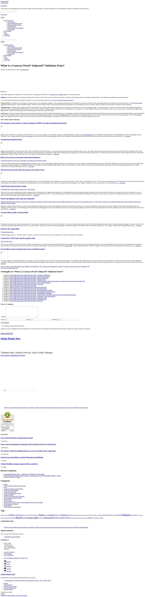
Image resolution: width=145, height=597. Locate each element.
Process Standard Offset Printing (12, 498)
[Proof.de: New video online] (7, 232)
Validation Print (85, 266)
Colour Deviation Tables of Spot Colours (15, 486)
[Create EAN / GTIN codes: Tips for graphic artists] (6, 241)
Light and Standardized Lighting (12, 493)
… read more (126, 136)
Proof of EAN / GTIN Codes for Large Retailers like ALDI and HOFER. (23, 502)
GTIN (70, 246)
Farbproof (60, 266)
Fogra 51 (57, 515)
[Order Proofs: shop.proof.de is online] (18, 189)
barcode (44, 207)
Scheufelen (24, 163)
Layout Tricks (11, 22)
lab (49, 192)
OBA (50, 163)
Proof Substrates (11, 26)
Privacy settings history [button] (10, 588)
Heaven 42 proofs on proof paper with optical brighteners (20, 157)
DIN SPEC (26, 515)
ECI (32, 515)
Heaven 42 (30, 163)
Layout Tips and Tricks (10, 492)
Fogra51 (52, 515)
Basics (8, 266)
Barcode (2, 515)
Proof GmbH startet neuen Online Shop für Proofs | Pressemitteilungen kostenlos (31, 290)
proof (10, 94)
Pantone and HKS (9, 495)
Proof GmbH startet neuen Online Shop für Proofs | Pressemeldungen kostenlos (31, 293)
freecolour (75, 515)
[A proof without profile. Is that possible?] (4, 221)
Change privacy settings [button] (10, 586)
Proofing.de (4, 5)
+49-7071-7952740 (9, 552)
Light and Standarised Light (14, 23)
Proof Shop (7, 35)
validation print (62, 94)
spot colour (85, 518)
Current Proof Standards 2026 (11, 139)
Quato (18, 477)
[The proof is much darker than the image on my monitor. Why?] (4, 178)
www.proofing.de (8, 555)
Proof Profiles (7, 31)
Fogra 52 (70, 515)
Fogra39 (46, 515)
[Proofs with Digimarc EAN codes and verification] (72, 203)
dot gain (30, 136)
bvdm (59, 475)
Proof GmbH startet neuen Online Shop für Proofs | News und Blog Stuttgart (30, 282)
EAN (30, 515)
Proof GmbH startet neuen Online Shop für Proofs (23, 285)
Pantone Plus (133, 515)
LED (136, 109)
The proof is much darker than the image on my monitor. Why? (23, 170)
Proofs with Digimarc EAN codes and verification (18, 198)
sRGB (89, 518)
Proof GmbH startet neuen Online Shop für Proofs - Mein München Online (29, 276)
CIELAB (6, 515)
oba (67, 246)
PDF (14, 518)
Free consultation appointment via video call (15, 558)
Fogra (137, 103)
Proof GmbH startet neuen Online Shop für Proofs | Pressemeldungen (28, 299)
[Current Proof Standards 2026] (4, 148)
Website (54, 319)
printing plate (64, 115)
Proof (79, 266)
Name (2, 319)
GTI (97, 246)
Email (28, 319)
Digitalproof (54, 266)
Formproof (66, 266)
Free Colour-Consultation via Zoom (13, 355)
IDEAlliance (95, 515)
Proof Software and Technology (12, 507)
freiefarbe (80, 515)
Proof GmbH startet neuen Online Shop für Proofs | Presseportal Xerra (28, 298)
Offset (2, 151)
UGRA (133, 103)
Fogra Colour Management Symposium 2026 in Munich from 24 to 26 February (28, 444)
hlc (92, 515)
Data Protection (8, 585)
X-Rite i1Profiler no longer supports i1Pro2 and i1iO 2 (19, 464)
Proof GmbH (10, 29)
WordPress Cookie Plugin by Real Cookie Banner (14, 595)
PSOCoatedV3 (49, 518)
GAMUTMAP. (6, 574)
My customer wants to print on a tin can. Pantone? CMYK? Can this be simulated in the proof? (34, 123)
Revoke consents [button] (8, 589)
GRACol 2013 (85, 515)
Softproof (3, 97)
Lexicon (6, 34)
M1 (117, 515)
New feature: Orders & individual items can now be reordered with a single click (28, 451)
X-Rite (101, 518)
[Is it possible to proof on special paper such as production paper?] (4, 258)
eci (98, 103)
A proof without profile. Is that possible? (14, 212)
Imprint (6, 583)
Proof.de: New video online (10, 229)
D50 (15, 515)
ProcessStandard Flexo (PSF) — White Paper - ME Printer (19, 474)
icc (55, 151)
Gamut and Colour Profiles (11, 490)
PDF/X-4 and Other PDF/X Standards (14, 496)
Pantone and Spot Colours (14, 25)
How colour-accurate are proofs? (9, 268)
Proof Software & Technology (15, 28)
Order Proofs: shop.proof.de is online (13, 186)
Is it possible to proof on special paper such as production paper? (23, 249)
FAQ (5, 32)
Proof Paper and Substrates (11, 504)
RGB (67, 518)
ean (83, 115)
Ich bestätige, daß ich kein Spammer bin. (13, 326)
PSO (2, 154)
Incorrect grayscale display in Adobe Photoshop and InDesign (22, 457)
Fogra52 (64, 515)
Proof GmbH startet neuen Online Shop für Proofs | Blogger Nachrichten (29, 278)
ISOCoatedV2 (87, 134)
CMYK (11, 515)
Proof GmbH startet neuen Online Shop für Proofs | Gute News (26, 284)
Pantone (126, 514)
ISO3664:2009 (101, 515)
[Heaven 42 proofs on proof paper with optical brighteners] (23, 160)
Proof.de (24, 518)
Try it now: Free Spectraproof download (62, 100)
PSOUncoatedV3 (60, 518)
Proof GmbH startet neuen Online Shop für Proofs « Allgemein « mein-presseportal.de (32, 296)
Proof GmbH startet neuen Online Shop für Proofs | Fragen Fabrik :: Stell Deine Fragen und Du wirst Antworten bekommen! (43, 295)
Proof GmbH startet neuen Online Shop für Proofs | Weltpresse (26, 301)
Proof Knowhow (8, 20)
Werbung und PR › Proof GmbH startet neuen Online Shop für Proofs (28, 287)
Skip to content (5, 1)
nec (74, 183)
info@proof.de (8, 553)
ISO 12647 (53, 136)
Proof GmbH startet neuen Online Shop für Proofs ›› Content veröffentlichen (30, 275)
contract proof (53, 94)
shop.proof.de (73, 518)
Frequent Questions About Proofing (20, 266)
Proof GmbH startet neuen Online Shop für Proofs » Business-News (28, 279)
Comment (3, 316)
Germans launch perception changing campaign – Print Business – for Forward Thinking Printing (30, 475)
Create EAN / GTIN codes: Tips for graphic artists (18, 238)
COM (13, 574)
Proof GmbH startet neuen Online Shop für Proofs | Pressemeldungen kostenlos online (32, 292)
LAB (115, 515)
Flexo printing (41, 474)
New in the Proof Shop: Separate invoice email (17, 438)
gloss (13, 136)
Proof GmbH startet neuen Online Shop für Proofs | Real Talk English (28, 288)
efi (133, 134)
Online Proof (73, 266)
